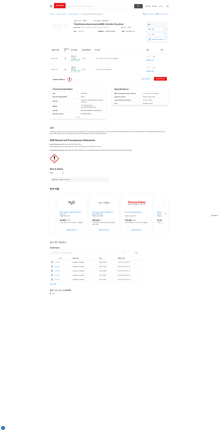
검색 (136, 252)
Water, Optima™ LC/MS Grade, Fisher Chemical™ (70, 213)
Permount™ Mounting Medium (133, 212)
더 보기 (78, 117)
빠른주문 (154, 6)
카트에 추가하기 (160, 78)
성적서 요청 (53, 284)
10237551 (57, 279)
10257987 (57, 271)
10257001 (57, 275)
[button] (3, 428)
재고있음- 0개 (150, 71)
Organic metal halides (73, 14)
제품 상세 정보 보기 (72, 229)
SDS (153, 29)
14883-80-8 (81, 31)
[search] (100, 6)
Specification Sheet (157, 39)
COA (153, 34)
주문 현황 (147, 6)
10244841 (57, 266)
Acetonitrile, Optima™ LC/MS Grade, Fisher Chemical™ (102, 213)
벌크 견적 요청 (146, 78)
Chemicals (52, 14)
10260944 (57, 262)
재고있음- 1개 (150, 60)
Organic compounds (61, 14)
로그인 (84, 58)
